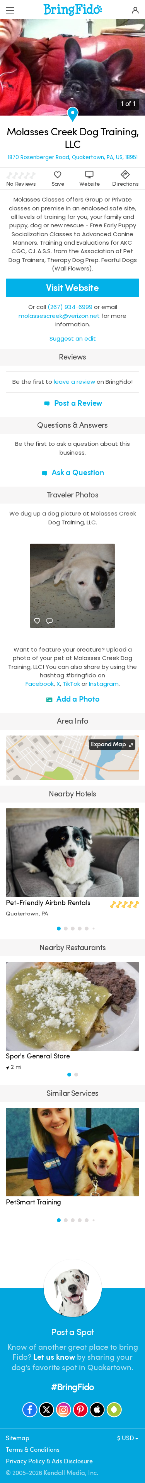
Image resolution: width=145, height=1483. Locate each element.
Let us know (54, 1357)
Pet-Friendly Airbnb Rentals (48, 903)
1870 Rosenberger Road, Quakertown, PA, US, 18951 (73, 157)
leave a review (74, 382)
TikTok (71, 684)
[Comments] (49, 621)
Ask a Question (77, 472)
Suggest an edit (72, 338)
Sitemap (17, 1438)
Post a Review (77, 403)
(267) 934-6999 (70, 307)
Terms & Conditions (33, 1450)
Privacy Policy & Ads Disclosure (49, 1461)
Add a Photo (77, 699)
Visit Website (72, 288)
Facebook (40, 684)
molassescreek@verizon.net (59, 316)
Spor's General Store (38, 1056)
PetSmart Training (33, 1202)
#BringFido (72, 1387)
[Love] (37, 621)
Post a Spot (72, 1332)
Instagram (104, 684)
